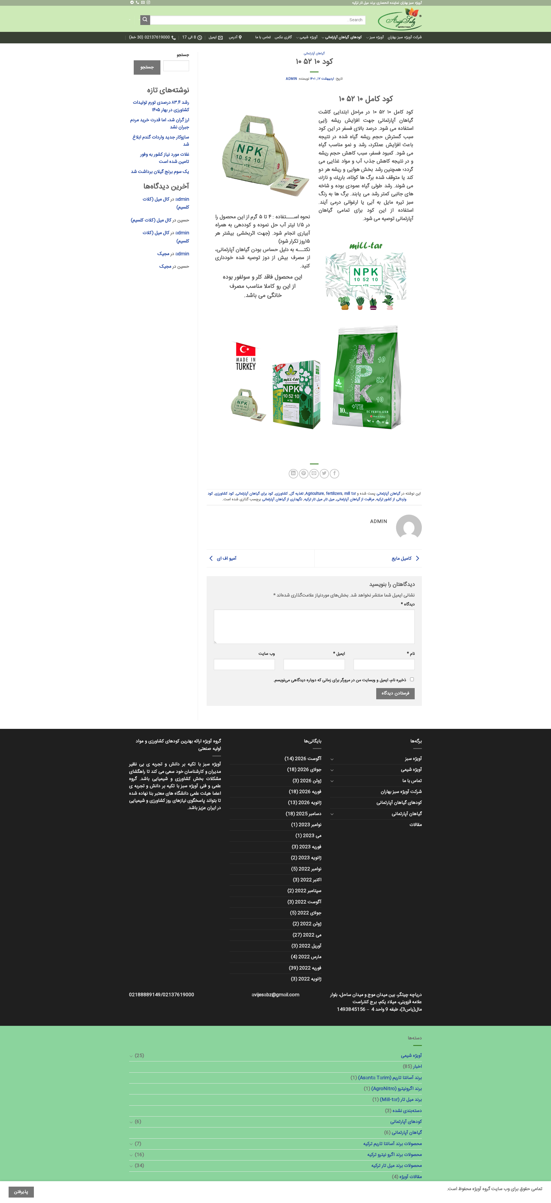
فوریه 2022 (310, 968)
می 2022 (312, 935)
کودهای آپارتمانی (406, 1122)
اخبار (417, 1067)
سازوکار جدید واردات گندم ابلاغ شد (161, 141)
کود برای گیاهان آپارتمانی (254, 494)
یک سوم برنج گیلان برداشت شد (160, 172)
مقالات (416, 825)
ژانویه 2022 (309, 979)
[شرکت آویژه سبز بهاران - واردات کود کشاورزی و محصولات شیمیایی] (398, 19)
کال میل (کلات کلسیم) (151, 220)
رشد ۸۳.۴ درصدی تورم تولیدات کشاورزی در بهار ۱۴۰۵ (161, 106)
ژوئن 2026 (310, 781)
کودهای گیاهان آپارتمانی (343, 37)
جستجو (183, 55)
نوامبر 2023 (310, 825)
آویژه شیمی (308, 37)
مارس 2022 (309, 957)
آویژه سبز (377, 37)
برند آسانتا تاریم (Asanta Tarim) (390, 1078)
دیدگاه (408, 604)
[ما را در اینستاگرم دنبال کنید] (148, 3)
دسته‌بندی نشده (407, 1111)
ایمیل (339, 654)
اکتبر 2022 (310, 880)
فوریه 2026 (310, 792)
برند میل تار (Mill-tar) (401, 1100)
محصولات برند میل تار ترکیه (396, 1166)
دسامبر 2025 (308, 814)
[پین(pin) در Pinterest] (304, 473)
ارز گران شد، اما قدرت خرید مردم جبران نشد (159, 123)
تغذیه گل (296, 494)
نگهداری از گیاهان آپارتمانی (282, 500)
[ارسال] (145, 20)
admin (291, 79)
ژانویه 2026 (309, 803)
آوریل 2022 (310, 946)
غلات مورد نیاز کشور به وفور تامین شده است (164, 158)
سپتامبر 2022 (308, 891)
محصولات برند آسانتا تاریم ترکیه (392, 1144)
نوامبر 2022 (310, 869)
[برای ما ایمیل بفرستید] (143, 3)
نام (411, 654)
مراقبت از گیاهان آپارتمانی (355, 500)
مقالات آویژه (410, 1177)
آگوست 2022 (308, 902)
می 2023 (312, 836)
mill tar (350, 494)
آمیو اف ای (226, 559)
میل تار (329, 500)
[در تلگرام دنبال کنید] (132, 3)
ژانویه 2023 (309, 858)
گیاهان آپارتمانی (314, 53)
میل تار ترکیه (313, 500)
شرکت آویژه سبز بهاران (405, 37)
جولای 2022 (309, 913)
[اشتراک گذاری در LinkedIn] (293, 473)
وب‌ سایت (267, 654)
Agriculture (314, 494)
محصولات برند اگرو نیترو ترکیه (394, 1155)
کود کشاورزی (224, 494)
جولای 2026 (309, 770)
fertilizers (334, 494)
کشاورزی (281, 494)
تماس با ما (263, 37)
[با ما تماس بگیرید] (137, 3)
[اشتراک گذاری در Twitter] (324, 473)
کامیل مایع (402, 559)
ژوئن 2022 (310, 924)
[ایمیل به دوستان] (314, 473)
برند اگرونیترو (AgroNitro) (396, 1089)
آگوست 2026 (308, 759)
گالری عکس (283, 37)
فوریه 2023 (310, 847)
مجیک (163, 254)
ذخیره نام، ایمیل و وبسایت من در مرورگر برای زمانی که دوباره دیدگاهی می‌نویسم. (339, 680)
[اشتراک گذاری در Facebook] (334, 473)
